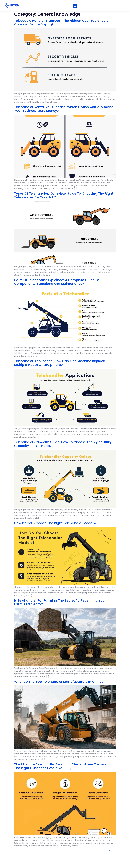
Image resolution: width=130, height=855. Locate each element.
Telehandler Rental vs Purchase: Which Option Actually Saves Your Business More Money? (63, 109)
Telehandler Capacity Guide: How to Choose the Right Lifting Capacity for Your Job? (63, 444)
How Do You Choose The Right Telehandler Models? (55, 523)
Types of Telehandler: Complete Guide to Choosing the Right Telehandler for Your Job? (63, 195)
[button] (75, 6)
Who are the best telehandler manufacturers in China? (58, 681)
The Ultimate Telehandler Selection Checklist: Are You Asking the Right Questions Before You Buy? (63, 766)
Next (112, 851)
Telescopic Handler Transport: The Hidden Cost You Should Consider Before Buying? (61, 22)
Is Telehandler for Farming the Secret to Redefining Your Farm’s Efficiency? (60, 602)
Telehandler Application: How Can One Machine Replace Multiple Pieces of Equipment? (59, 363)
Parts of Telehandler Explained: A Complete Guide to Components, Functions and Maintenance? (56, 282)
